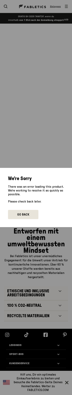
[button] (23, 214)
